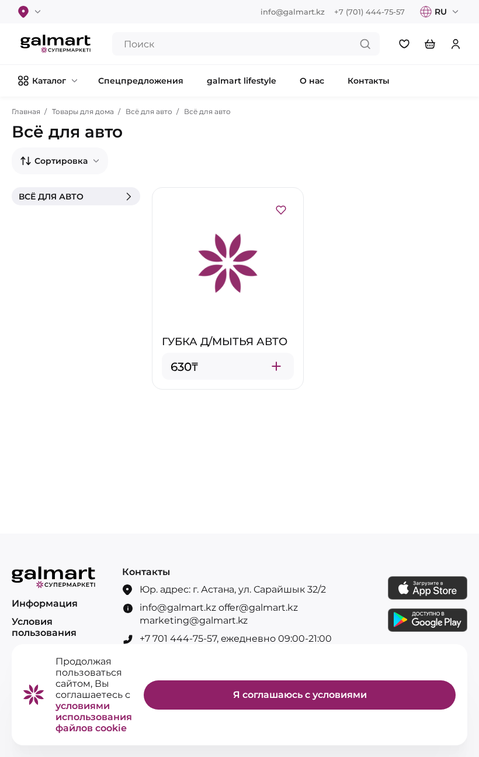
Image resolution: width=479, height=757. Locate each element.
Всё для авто (149, 111)
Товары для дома (83, 111)
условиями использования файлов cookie (93, 717)
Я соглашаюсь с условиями (300, 694)
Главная (26, 111)
